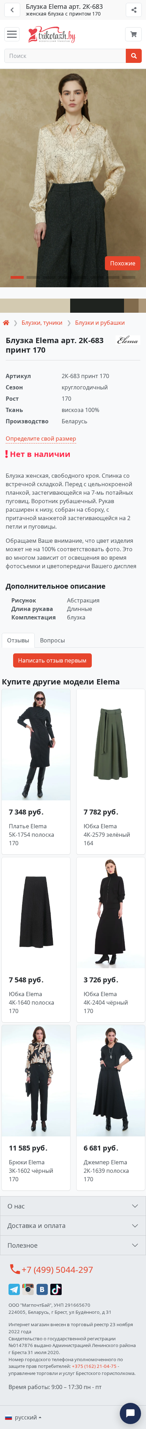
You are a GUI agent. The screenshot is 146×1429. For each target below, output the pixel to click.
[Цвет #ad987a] (142, 306)
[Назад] (12, 10)
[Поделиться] (134, 10)
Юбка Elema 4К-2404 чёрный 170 (106, 1002)
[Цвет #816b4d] (131, 306)
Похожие (122, 263)
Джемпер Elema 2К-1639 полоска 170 (106, 1170)
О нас (16, 1206)
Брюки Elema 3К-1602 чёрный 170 (31, 1170)
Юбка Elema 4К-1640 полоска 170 (31, 1002)
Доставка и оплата (36, 1225)
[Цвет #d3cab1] (35, 306)
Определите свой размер (41, 438)
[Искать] (134, 56)
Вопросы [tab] (52, 640)
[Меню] (11, 34)
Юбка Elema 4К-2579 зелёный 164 (107, 834)
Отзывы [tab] (18, 640)
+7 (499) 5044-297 (57, 1269)
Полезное (22, 1245)
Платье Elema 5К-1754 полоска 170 (31, 834)
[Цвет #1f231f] (97, 306)
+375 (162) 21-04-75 (94, 1366)
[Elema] (128, 340)
